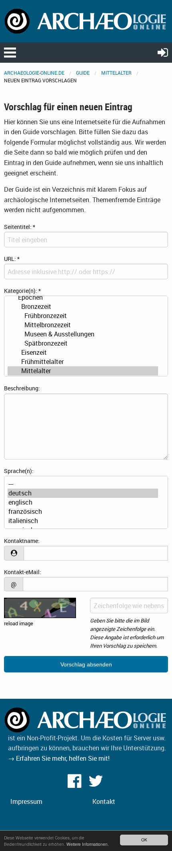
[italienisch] (83, 520)
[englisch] (83, 502)
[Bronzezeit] (83, 306)
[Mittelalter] (83, 371)
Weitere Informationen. (87, 844)
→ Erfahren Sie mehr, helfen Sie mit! (59, 758)
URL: (12, 258)
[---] (83, 484)
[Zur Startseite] (86, 20)
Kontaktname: (22, 541)
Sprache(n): (19, 471)
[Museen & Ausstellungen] (83, 334)
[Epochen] (83, 297)
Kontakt (103, 801)
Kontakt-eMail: (22, 572)
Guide (83, 73)
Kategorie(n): (22, 290)
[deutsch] (83, 493)
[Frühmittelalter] (83, 361)
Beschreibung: (22, 388)
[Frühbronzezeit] (83, 315)
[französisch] (83, 511)
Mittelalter (116, 73)
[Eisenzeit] (83, 352)
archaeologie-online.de (34, 73)
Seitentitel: (19, 227)
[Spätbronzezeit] (83, 343)
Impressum (26, 801)
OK (144, 840)
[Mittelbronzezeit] (83, 325)
